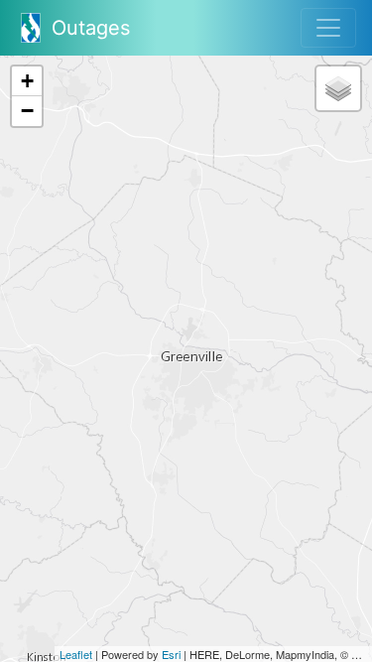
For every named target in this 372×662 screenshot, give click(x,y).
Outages (88, 28)
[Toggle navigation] (328, 28)
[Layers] (338, 88)
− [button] (27, 110)
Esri (171, 654)
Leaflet (76, 654)
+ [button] (27, 80)
